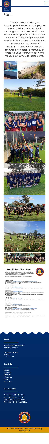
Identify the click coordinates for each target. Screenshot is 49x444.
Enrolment (7, 375)
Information (8, 377)
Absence (7, 370)
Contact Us (7, 372)
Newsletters (8, 382)
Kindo (6, 379)
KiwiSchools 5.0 (24, 431)
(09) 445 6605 (13, 348)
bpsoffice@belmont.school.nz (14, 345)
